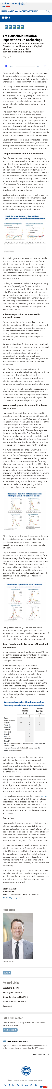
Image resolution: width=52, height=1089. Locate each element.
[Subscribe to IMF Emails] (22, 4)
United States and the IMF (13, 1001)
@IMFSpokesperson (14, 897)
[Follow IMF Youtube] (16, 4)
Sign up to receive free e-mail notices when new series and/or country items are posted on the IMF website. (25, 1047)
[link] (6, 27)
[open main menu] (47, 5)
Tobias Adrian (8, 961)
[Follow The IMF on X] (3, 4)
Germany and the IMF (11, 992)
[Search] (47, 11)
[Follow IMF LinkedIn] (8, 4)
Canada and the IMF (11, 987)
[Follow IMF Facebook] (5, 4)
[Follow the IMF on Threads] (13, 4)
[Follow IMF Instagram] (10, 4)
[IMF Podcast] (19, 4)
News (6, 972)
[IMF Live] (43, 1085)
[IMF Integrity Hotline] (25, 4)
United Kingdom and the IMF (15, 996)
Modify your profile (39, 1054)
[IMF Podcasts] (31, 1085)
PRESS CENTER (9, 1029)
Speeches (6, 1006)
